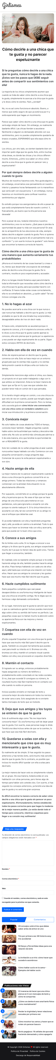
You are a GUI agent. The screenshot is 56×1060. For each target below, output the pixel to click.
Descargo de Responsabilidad (28, 1055)
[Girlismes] (12, 6)
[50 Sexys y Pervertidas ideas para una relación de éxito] (9, 950)
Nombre (6, 869)
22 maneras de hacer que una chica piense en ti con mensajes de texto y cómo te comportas (34, 994)
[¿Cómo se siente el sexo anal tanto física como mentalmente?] (9, 1004)
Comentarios (40, 919)
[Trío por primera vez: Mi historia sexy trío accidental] (9, 939)
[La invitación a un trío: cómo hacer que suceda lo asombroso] (9, 960)
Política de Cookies (37, 1051)
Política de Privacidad (19, 1051)
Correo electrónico (10, 879)
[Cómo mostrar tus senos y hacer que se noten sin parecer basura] (9, 1024)
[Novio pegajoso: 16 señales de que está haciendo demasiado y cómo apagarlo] (9, 1034)
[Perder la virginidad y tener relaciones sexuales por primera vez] (9, 1014)
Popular (13, 919)
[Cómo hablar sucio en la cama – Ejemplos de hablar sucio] (9, 971)
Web (4, 888)
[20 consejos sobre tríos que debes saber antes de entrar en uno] (9, 929)
